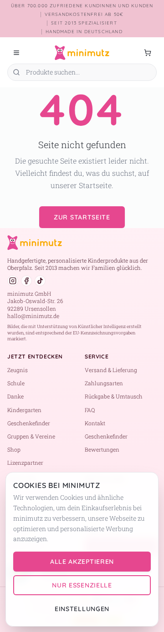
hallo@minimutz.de (33, 315)
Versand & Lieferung (111, 369)
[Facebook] (26, 280)
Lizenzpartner (25, 462)
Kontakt (95, 423)
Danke (15, 396)
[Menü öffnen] (16, 53)
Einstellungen (82, 609)
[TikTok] (40, 280)
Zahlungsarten (104, 383)
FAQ (90, 409)
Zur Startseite (82, 217)
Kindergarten (24, 409)
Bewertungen (102, 449)
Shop (13, 449)
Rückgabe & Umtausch (114, 396)
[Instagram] (12, 280)
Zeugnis (17, 369)
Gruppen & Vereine (31, 436)
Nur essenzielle (82, 585)
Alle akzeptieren (82, 561)
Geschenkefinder (28, 423)
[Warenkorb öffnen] (147, 53)
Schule (16, 383)
